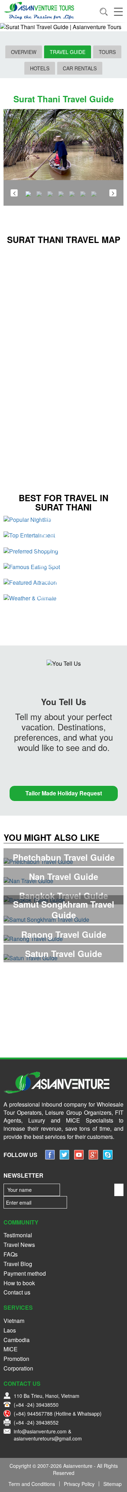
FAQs (11, 1254)
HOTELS (39, 68)
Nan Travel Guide (63, 876)
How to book (19, 1283)
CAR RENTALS (80, 68)
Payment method (25, 1273)
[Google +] (93, 1157)
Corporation (18, 1368)
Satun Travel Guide (63, 953)
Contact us (17, 1292)
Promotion (16, 1359)
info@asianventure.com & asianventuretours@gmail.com (48, 1435)
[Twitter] (64, 1157)
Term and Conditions (31, 1483)
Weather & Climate (63, 595)
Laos (10, 1330)
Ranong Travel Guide (63, 934)
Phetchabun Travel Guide (64, 857)
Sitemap (112, 1483)
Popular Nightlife (63, 516)
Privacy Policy (79, 1483)
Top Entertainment (64, 532)
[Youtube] (79, 1157)
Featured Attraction (64, 579)
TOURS (107, 51)
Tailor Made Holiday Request (63, 793)
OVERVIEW (23, 51)
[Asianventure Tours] (39, 11)
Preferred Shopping (63, 548)
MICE (11, 1349)
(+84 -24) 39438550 (36, 1404)
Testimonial (18, 1235)
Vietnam (14, 1321)
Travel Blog (18, 1264)
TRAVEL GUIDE (67, 51)
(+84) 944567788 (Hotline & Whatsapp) (58, 1413)
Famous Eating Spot (63, 564)
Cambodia (17, 1340)
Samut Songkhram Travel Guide (63, 909)
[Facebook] (50, 1157)
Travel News (19, 1244)
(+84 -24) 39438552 (36, 1422)
